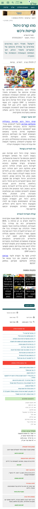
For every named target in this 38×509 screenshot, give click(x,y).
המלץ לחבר (29, 317)
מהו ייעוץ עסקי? (30, 370)
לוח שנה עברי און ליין (27, 440)
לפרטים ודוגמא (19, 505)
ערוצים (27, 18)
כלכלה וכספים (18, 18)
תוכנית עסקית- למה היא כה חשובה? (25, 394)
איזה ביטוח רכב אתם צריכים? (26, 352)
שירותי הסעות (30, 373)
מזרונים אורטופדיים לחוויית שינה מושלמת (23, 339)
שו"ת (12, 7)
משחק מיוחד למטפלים (28, 447)
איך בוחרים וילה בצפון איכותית (26, 344)
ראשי (34, 18)
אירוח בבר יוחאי (30, 470)
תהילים (31, 417)
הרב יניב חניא (30, 407)
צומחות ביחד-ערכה (29, 497)
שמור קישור (13, 322)
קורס (26, 62)
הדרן (32, 424)
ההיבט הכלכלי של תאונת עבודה (26, 388)
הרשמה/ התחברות (17, 2)
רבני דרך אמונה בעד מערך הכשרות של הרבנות (22, 350)
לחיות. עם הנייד (30, 483)
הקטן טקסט (25, 322)
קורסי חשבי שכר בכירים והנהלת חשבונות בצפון (8, 291)
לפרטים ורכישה (19, 453)
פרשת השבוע (29, 403)
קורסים (5, 256)
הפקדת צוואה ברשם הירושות (26, 367)
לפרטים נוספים (19, 478)
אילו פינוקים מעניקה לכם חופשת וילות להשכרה (22, 341)
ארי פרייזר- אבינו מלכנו (27, 438)
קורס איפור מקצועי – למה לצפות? (30, 294)
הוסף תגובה (29, 306)
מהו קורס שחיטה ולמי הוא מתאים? (8, 281)
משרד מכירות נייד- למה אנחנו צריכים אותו (23, 380)
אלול (32, 415)
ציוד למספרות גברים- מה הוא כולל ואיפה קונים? (22, 383)
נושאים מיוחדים (22, 7)
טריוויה (6, 7)
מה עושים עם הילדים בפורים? (26, 355)
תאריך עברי (30, 422)
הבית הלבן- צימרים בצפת (28, 458)
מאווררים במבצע (29, 386)
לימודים (19, 62)
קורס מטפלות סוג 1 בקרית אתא (19, 281)
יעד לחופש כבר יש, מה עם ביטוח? (25, 358)
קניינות (12, 62)
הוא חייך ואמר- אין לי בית (27, 347)
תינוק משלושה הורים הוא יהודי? (26, 336)
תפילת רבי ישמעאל (28, 412)
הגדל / (30, 322)
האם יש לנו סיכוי (19, 492)
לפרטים (19, 465)
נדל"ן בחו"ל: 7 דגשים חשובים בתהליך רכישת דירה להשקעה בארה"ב (19, 376)
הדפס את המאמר (11, 313)
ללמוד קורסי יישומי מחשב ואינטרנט (30, 281)
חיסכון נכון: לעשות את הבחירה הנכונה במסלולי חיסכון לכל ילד (18, 391)
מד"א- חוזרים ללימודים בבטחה (19, 294)
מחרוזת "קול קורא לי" (28, 333)
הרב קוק (31, 405)
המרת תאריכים (29, 419)
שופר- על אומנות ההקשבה (26, 433)
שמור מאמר (13, 317)
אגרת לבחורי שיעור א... (27, 436)
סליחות (31, 410)
